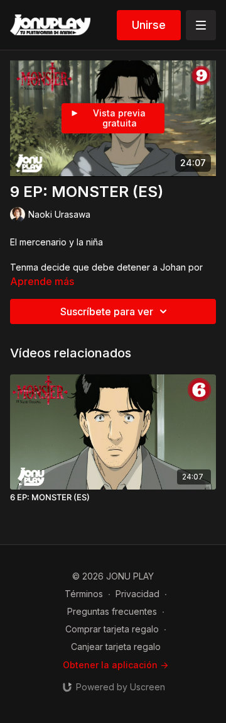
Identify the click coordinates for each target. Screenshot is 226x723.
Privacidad (137, 593)
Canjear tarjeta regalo (116, 646)
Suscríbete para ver (106, 311)
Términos (84, 593)
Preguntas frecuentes (112, 611)
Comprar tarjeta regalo (112, 629)
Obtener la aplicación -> (115, 664)
